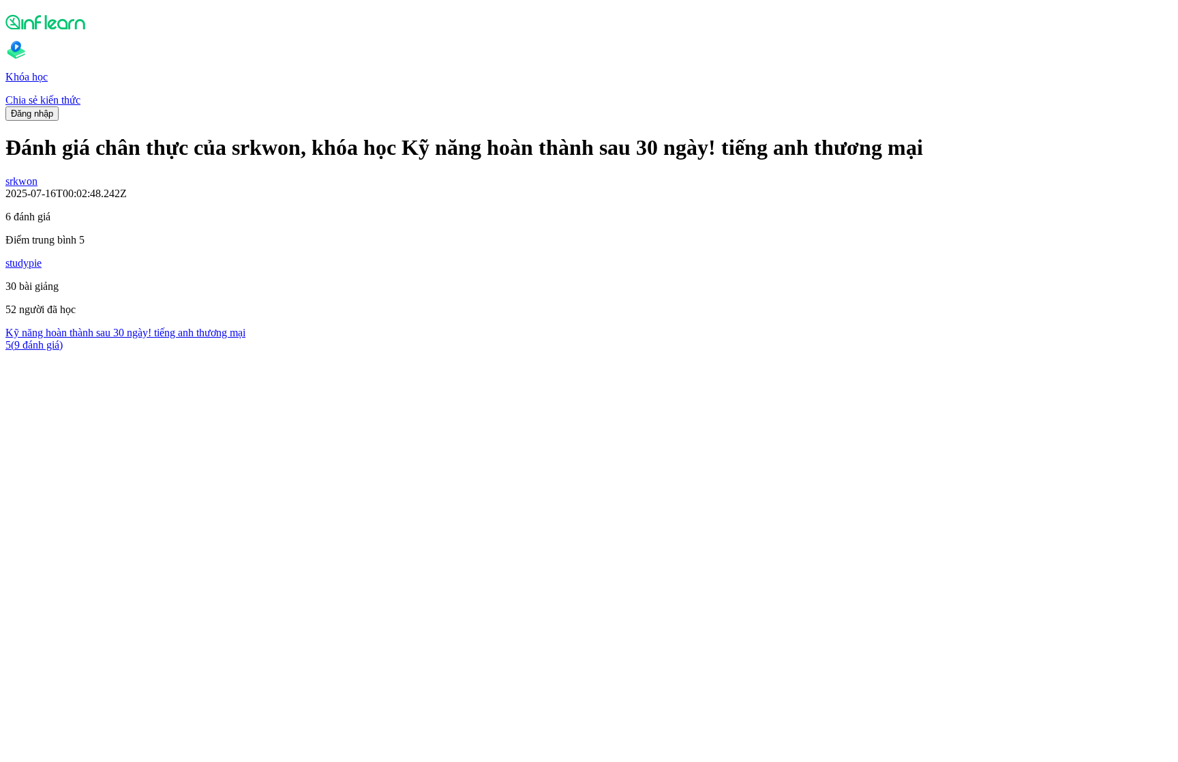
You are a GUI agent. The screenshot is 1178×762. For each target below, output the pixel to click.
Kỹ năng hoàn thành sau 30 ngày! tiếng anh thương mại (125, 332)
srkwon (21, 181)
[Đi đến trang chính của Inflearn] (589, 21)
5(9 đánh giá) (34, 345)
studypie (23, 263)
